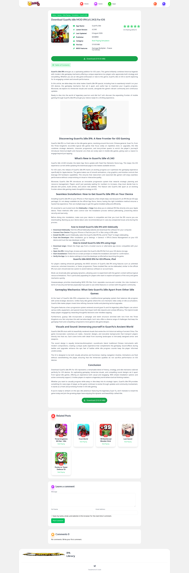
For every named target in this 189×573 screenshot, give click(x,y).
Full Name (54, 509)
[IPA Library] (33, 3)
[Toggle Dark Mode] (155, 3)
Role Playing (66, 15)
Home (86, 4)
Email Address (100, 509)
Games (59, 15)
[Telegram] (94, 566)
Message (54, 492)
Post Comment (58, 520)
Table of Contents (62, 65)
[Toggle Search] (163, 3)
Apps (114, 4)
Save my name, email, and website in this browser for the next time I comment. (82, 516)
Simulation (75, 15)
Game (100, 4)
